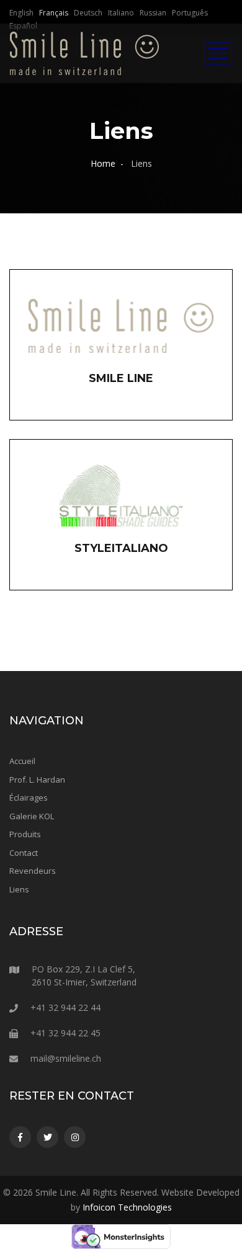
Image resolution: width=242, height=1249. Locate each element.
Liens (19, 889)
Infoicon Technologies (127, 1207)
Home (103, 163)
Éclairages (28, 797)
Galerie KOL (31, 816)
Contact (23, 852)
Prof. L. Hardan (37, 779)
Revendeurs (32, 870)
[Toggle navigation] (218, 53)
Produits (25, 834)
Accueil (22, 761)
